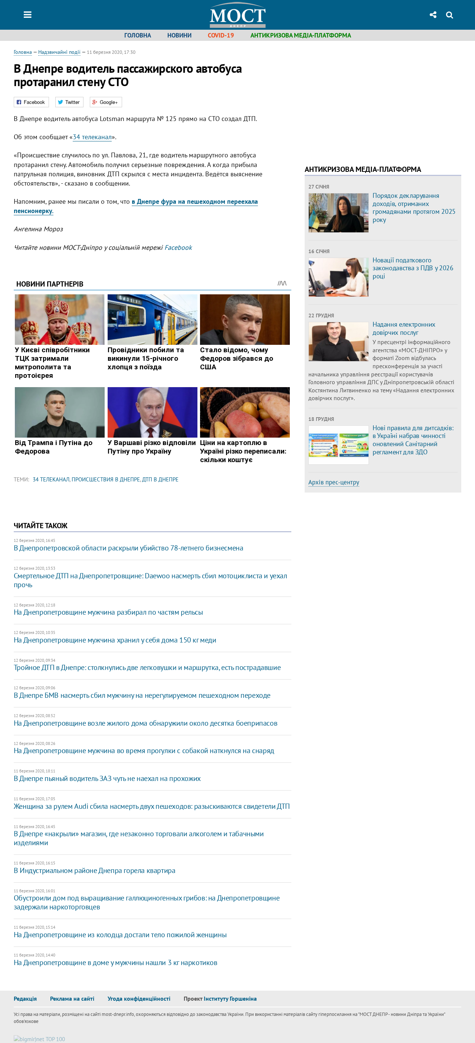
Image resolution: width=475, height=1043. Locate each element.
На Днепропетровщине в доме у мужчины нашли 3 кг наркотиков (115, 962)
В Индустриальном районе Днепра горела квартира (95, 870)
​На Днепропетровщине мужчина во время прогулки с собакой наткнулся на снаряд (144, 750)
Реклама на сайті (72, 998)
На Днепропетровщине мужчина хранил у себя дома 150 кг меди (115, 640)
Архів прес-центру (333, 482)
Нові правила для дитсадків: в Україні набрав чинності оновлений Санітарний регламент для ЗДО (413, 440)
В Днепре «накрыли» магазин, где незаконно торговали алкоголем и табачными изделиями (139, 838)
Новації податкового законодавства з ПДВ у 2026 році (413, 268)
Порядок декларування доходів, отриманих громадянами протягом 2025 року (414, 207)
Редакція (25, 998)
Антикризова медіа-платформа (300, 35)
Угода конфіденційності (139, 998)
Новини (179, 35)
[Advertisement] (367, 100)
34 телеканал (92, 137)
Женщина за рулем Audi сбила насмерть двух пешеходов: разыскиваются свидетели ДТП (152, 806)
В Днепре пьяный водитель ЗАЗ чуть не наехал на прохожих (107, 778)
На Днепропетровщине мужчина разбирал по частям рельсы (108, 612)
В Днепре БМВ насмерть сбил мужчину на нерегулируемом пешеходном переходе (142, 695)
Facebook (178, 247)
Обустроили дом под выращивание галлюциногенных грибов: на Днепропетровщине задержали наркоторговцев (146, 902)
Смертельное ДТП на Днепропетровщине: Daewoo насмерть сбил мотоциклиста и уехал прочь (150, 580)
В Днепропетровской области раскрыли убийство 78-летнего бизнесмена (128, 548)
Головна (137, 35)
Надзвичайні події (59, 52)
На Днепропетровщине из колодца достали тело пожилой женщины (120, 934)
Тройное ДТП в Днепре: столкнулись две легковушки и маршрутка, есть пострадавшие (147, 667)
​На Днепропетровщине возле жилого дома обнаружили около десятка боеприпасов (145, 723)
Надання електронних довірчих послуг (404, 328)
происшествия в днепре (106, 479)
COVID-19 (221, 35)
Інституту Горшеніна (230, 998)
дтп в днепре (160, 479)
